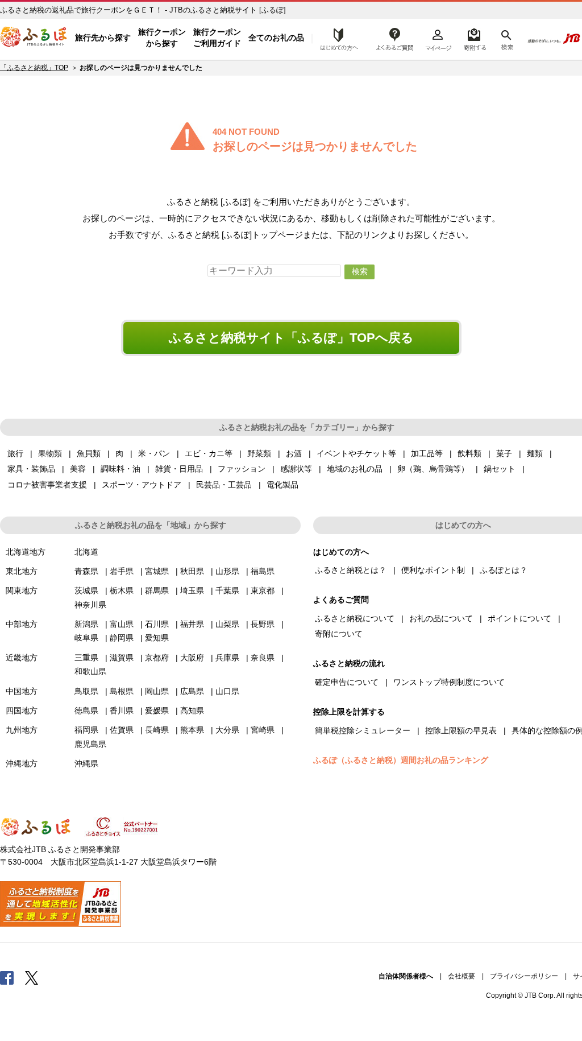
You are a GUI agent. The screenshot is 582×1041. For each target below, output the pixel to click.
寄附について (339, 633)
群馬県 (157, 590)
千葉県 (227, 590)
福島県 (263, 571)
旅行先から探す (103, 37)
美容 (78, 468)
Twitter (32, 977)
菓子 (504, 453)
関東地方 (22, 590)
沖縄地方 (22, 763)
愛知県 (157, 637)
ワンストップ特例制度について (449, 682)
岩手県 (122, 571)
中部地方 (22, 624)
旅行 (15, 453)
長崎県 (157, 729)
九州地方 (22, 729)
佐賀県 (122, 729)
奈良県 (263, 657)
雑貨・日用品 (179, 468)
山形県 (227, 571)
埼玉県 (192, 590)
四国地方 (22, 710)
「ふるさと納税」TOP (34, 68)
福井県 (192, 624)
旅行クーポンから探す (162, 37)
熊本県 (192, 729)
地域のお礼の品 (355, 468)
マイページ (438, 38)
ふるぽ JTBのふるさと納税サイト (34, 38)
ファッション (241, 468)
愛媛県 (157, 710)
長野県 (263, 624)
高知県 (192, 710)
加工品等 (427, 453)
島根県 (122, 691)
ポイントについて (519, 618)
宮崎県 (263, 729)
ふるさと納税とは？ (350, 570)
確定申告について (347, 682)
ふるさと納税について (354, 618)
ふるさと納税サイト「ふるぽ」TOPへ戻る (291, 338)
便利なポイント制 (433, 570)
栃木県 (122, 590)
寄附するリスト (474, 38)
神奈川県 (90, 604)
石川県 (157, 624)
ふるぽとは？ (503, 570)
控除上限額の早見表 (461, 730)
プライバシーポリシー (524, 976)
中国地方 (22, 691)
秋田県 (192, 571)
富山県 (122, 624)
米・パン (154, 453)
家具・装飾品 (31, 468)
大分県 (227, 729)
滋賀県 (122, 657)
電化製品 (282, 484)
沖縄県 (86, 763)
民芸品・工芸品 (224, 484)
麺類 (535, 453)
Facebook (7, 977)
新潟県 (86, 624)
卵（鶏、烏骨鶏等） (433, 468)
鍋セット (500, 468)
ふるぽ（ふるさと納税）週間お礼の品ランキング (400, 760)
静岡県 (122, 637)
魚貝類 (89, 453)
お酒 (294, 453)
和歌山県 (90, 671)
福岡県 (86, 729)
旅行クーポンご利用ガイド (217, 37)
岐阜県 (86, 637)
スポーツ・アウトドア (141, 484)
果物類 (50, 453)
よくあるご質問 (395, 38)
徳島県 (86, 710)
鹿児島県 (90, 744)
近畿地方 (22, 657)
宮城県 (157, 571)
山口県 (227, 691)
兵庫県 (227, 657)
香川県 (122, 710)
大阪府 (192, 657)
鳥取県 (86, 691)
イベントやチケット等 (356, 453)
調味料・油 (120, 468)
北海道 (86, 551)
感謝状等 (296, 468)
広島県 (192, 691)
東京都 (263, 590)
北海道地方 (25, 551)
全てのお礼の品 (276, 37)
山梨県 (227, 624)
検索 (506, 38)
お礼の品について (441, 618)
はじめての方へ (335, 38)
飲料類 (469, 453)
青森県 (86, 571)
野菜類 (259, 453)
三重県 (86, 657)
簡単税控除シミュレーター (362, 730)
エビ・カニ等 (208, 453)
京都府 (157, 657)
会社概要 (461, 976)
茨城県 (86, 590)
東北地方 (22, 571)
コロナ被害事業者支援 (47, 484)
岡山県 (157, 691)
